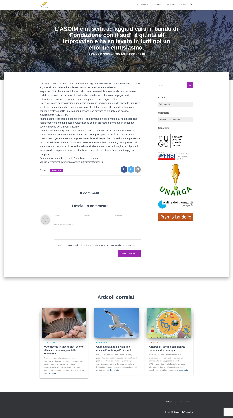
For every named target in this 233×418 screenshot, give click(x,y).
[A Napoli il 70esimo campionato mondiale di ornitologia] (169, 323)
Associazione (143, 5)
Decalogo (157, 5)
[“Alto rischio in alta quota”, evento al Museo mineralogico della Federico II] (64, 323)
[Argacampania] (44, 4)
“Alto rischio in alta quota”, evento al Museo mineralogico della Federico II (64, 350)
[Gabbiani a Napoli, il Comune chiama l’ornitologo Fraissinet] (116, 323)
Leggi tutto (52, 373)
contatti (182, 5)
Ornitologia (56, 170)
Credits (167, 401)
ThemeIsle (188, 412)
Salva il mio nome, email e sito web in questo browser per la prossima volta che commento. (96, 245)
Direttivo (170, 5)
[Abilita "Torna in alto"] (227, 412)
